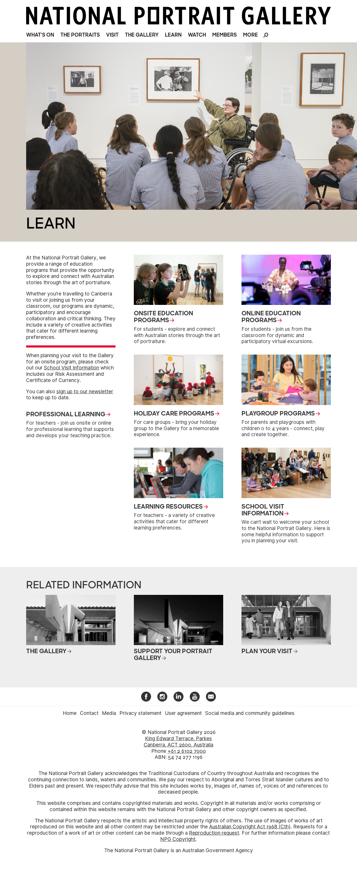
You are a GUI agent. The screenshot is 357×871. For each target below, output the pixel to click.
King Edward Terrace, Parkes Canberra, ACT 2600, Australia (178, 742)
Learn (173, 35)
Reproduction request (214, 833)
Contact (89, 713)
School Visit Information (71, 368)
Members (224, 35)
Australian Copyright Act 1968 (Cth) (250, 827)
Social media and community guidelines (250, 713)
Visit (112, 35)
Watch (197, 35)
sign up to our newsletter (84, 392)
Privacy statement (140, 713)
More (250, 35)
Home (70, 713)
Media (109, 713)
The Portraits (80, 35)
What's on (40, 35)
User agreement (183, 713)
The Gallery (142, 35)
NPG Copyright (177, 839)
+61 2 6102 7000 (187, 751)
